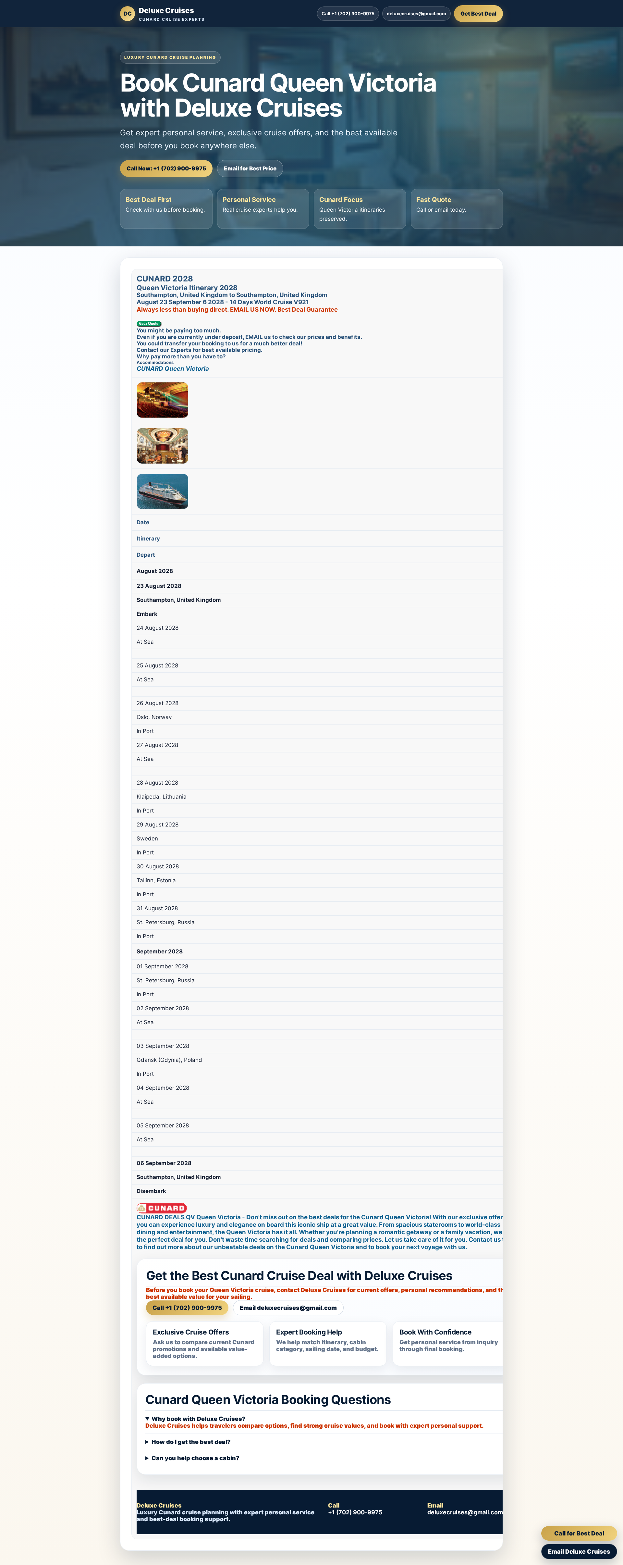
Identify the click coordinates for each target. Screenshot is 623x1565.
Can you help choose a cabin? (195, 1458)
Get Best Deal (478, 13)
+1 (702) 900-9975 (355, 1512)
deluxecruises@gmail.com (416, 13)
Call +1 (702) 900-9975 (348, 13)
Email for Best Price (250, 168)
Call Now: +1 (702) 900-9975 (166, 168)
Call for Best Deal (579, 1533)
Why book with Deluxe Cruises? (199, 1418)
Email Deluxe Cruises (579, 1551)
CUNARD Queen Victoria (173, 368)
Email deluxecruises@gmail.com (288, 1307)
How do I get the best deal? (191, 1441)
